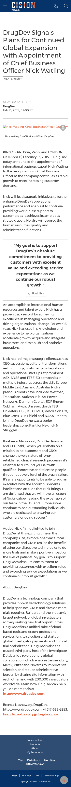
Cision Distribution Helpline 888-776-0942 (36, 762)
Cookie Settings (51, 775)
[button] (56, 6)
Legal (14, 775)
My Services (34, 752)
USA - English (12, 78)
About (35, 748)
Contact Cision (35, 740)
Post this (38, 293)
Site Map (26, 775)
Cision (41, 781)
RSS (37, 775)
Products (35, 744)
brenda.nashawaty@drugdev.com (30, 714)
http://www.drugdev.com (23, 694)
